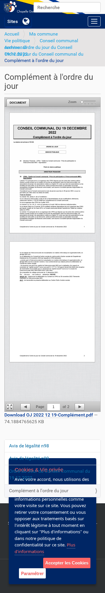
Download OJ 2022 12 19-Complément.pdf (48, 415)
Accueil (11, 34)
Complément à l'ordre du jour (38, 490)
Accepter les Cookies (66, 562)
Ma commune (43, 34)
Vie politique (17, 40)
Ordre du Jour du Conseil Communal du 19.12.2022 (49, 474)
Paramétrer (32, 573)
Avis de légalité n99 (29, 458)
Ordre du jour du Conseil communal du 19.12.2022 (43, 54)
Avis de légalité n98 (29, 446)
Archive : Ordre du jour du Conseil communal (38, 47)
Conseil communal (59, 40)
